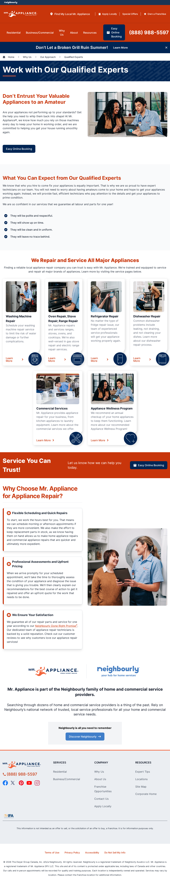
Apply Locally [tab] (109, 13)
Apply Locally (102, 806)
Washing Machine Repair (19, 319)
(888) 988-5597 (22, 774)
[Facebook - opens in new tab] (5, 783)
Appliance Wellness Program (111, 408)
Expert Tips (142, 771)
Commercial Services (52, 408)
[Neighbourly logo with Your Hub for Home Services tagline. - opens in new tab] (118, 671)
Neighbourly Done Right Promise (56, 625)
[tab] (70, 14)
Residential (60, 771)
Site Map (140, 786)
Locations (141, 779)
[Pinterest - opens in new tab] (21, 783)
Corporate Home (146, 794)
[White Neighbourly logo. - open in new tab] (11, 2)
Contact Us (101, 798)
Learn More (9, 359)
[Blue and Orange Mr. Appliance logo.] (53, 671)
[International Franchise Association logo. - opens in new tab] (9, 816)
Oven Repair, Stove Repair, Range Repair (63, 319)
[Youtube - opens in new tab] (29, 783)
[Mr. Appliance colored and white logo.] (20, 14)
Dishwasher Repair (146, 316)
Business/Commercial (66, 779)
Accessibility (92, 852)
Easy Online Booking (19, 148)
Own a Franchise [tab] (157, 13)
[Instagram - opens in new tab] (37, 783)
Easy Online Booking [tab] (116, 32)
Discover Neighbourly (82, 736)
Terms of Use (52, 852)
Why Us (99, 771)
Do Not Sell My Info (114, 852)
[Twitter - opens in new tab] (13, 783)
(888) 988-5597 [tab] (149, 32)
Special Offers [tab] (130, 13)
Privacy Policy (72, 852)
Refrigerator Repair (104, 316)
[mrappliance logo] (23, 764)
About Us (100, 779)
